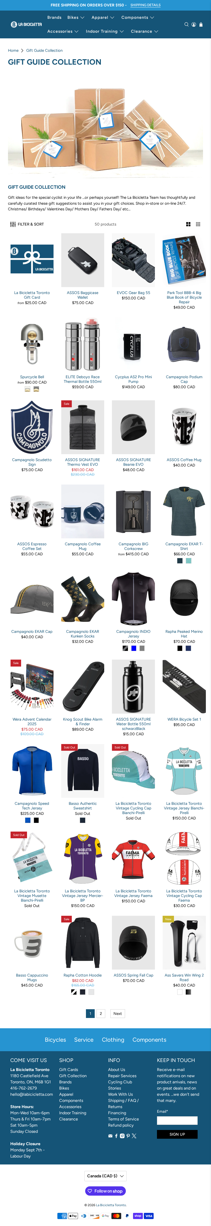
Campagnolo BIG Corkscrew (133, 546)
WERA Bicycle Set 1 (184, 719)
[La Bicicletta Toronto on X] (134, 1136)
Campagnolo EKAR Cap (31, 631)
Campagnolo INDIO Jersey (133, 633)
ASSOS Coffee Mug (184, 459)
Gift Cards (68, 1069)
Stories (114, 1088)
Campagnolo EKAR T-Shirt (184, 546)
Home (13, 51)
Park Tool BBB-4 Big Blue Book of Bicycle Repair (184, 297)
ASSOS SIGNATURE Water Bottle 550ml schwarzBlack (133, 724)
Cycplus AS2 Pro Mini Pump (133, 379)
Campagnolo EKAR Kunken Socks (82, 633)
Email (162, 1111)
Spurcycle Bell (32, 377)
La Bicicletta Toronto (111, 1205)
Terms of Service (123, 1119)
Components (134, 17)
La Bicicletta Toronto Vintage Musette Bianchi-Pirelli (32, 896)
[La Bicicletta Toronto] (26, 24)
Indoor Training (102, 31)
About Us (116, 1069)
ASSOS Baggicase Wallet (82, 295)
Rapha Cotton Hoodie (83, 975)
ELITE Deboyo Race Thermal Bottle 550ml (82, 379)
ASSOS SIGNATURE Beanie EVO (133, 462)
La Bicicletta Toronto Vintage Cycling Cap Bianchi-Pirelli (133, 808)
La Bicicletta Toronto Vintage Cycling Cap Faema (184, 896)
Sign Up (177, 1134)
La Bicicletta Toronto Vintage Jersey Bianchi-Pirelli (184, 808)
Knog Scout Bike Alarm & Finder (82, 721)
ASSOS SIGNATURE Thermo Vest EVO (82, 462)
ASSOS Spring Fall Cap (133, 975)
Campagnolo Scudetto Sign (32, 462)
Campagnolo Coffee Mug (83, 546)
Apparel (100, 17)
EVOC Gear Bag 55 (133, 292)
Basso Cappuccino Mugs (32, 977)
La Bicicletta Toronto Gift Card (32, 295)
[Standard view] (188, 224)
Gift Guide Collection (44, 51)
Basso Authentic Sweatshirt (83, 805)
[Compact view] (198, 224)
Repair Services (122, 1075)
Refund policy (121, 1125)
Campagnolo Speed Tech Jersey (32, 805)
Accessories (60, 31)
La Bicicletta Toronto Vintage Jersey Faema (133, 893)
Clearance (141, 31)
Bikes (72, 17)
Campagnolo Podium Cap (184, 379)
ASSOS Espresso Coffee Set (32, 546)
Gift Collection (73, 1075)
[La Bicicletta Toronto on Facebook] (116, 1136)
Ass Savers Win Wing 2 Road (184, 977)
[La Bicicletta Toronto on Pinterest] (128, 1136)
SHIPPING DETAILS (145, 5)
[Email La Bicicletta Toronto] (110, 1136)
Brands (54, 17)
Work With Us (120, 1094)
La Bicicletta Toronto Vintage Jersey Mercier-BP (82, 896)
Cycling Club (120, 1082)
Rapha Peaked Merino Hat (184, 633)
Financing (117, 1112)
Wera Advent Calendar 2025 (32, 721)
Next (117, 1013)
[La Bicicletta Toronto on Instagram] (122, 1136)
